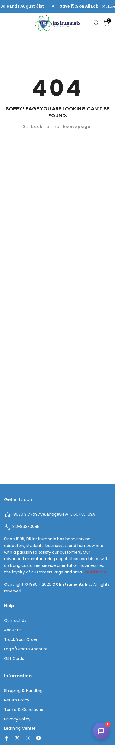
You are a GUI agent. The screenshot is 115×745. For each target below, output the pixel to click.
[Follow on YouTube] (38, 738)
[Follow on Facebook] (6, 738)
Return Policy (16, 700)
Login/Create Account (26, 649)
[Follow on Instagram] (27, 738)
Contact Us (15, 620)
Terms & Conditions (23, 709)
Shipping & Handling (23, 690)
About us (12, 630)
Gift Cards (14, 658)
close (110, 6)
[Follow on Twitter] (17, 738)
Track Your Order (20, 639)
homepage (77, 126)
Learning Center (19, 728)
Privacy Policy (17, 719)
